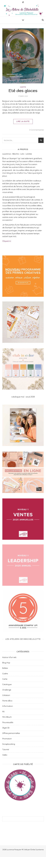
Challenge (6, 690)
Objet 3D (6, 728)
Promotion (7, 739)
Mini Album (7, 717)
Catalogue (7, 684)
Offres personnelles (11, 733)
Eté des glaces (23, 90)
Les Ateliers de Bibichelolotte (23, 639)
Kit (3, 712)
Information (7, 706)
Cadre (5, 674)
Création (6, 695)
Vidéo (4, 755)
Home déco (7, 701)
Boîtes (5, 668)
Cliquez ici (6, 241)
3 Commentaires (36, 130)
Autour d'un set (9, 657)
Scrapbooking (8, 744)
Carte (23, 87)
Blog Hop (6, 663)
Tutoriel (5, 749)
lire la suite (23, 121)
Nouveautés (7, 722)
